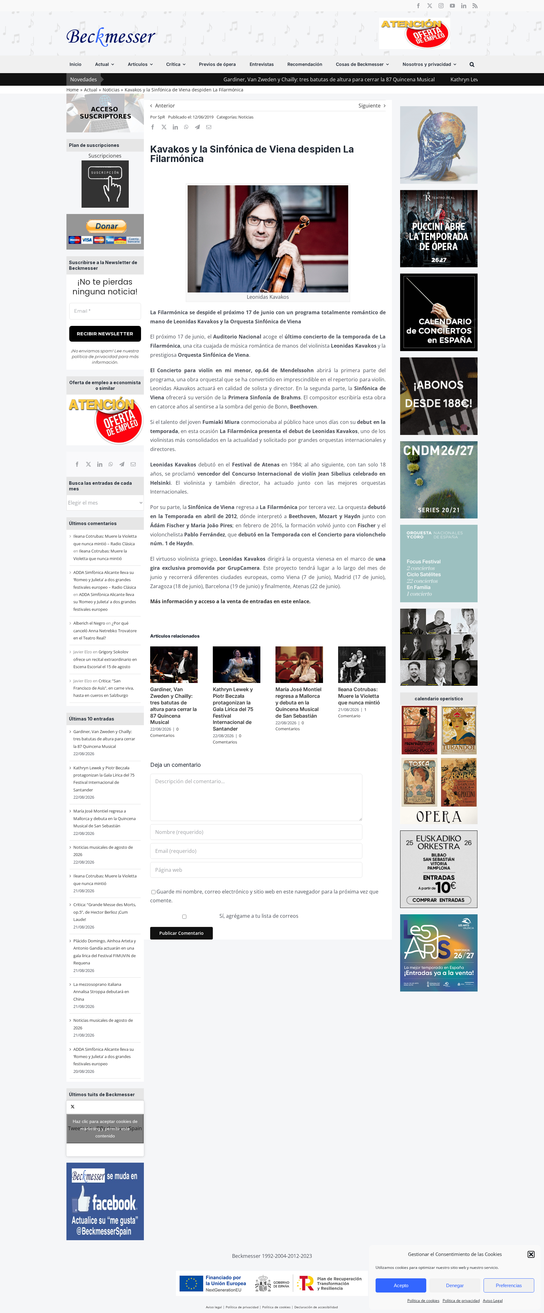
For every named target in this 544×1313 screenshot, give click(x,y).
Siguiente (370, 105)
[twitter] (429, 5)
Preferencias (509, 1285)
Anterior (165, 105)
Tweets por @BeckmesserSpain (105, 1128)
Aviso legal (214, 1307)
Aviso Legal (493, 1300)
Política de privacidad (461, 1300)
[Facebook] (77, 464)
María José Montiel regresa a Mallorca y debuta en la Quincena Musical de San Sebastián (104, 818)
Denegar (455, 1285)
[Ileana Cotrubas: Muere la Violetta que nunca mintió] (362, 649)
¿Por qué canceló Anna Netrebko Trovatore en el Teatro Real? (105, 630)
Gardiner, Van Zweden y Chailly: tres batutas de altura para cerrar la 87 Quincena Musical (263, 79)
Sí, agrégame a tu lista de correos (258, 915)
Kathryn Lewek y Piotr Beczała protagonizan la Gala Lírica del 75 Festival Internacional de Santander (233, 709)
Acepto (401, 1285)
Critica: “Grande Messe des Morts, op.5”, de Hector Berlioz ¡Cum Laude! (104, 912)
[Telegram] (122, 464)
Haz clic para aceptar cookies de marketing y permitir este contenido (105, 1128)
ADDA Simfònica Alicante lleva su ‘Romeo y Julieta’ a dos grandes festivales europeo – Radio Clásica (104, 580)
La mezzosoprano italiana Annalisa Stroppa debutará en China (101, 991)
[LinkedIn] (99, 464)
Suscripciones (105, 155)
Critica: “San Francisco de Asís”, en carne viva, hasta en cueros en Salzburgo (103, 688)
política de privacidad (94, 356)
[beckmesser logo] (111, 22)
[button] (531, 1254)
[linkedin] (463, 5)
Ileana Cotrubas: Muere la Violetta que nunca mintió (359, 696)
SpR (161, 117)
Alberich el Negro (89, 623)
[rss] (475, 5)
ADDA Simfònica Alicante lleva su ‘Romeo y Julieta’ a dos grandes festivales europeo (104, 602)
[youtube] (452, 5)
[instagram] (441, 5)
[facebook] (418, 5)
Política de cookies (423, 1300)
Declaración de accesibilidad (316, 1307)
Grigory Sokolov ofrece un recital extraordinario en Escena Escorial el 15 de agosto (105, 659)
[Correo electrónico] (133, 464)
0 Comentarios (164, 732)
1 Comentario (352, 713)
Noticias (245, 117)
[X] (88, 464)
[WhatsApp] (110, 464)
